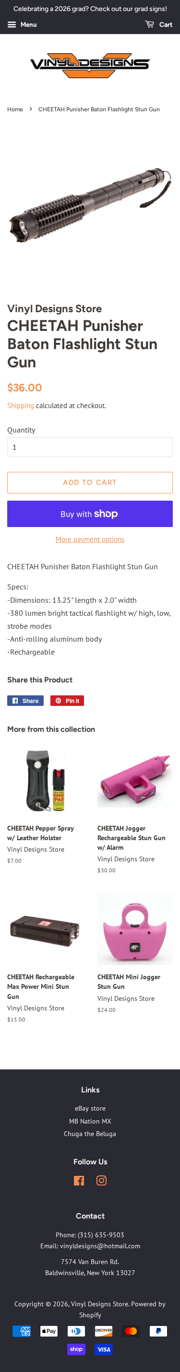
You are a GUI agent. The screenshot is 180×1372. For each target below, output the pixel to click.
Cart (165, 25)
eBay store (90, 1108)
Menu (28, 24)
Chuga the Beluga (90, 1133)
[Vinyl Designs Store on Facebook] (78, 1182)
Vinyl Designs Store (99, 1304)
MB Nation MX (90, 1121)
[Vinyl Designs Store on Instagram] (101, 1182)
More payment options (90, 539)
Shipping (20, 405)
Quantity (21, 429)
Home (15, 109)
